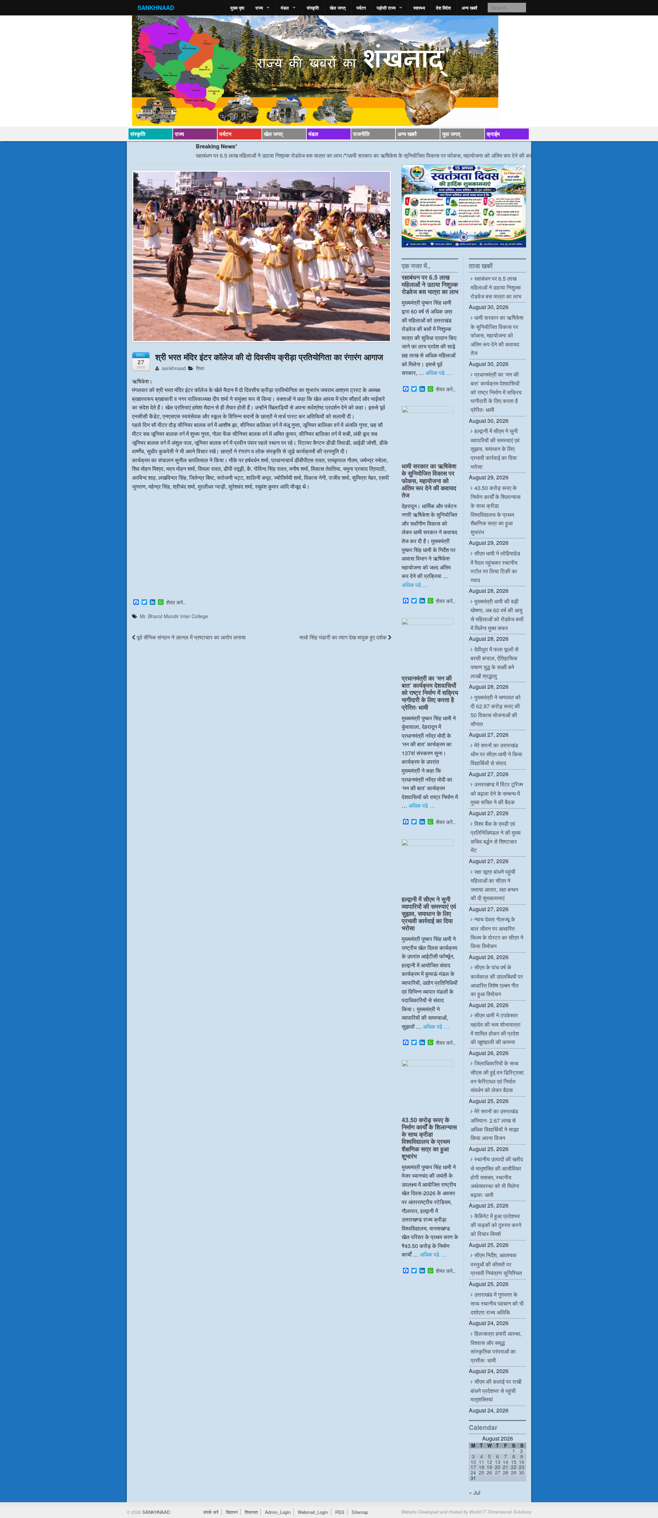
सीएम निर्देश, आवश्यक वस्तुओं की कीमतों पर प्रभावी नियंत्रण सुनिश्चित (496, 1264)
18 (481, 1467)
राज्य (259, 7)
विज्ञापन (231, 1512)
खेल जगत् (337, 7)
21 (505, 1467)
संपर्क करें (211, 1512)
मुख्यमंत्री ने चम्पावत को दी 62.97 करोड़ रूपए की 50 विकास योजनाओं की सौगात (496, 710)
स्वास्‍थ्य (419, 7)
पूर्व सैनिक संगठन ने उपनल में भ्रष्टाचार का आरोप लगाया (190, 637)
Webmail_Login (313, 1512)
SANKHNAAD (155, 7)
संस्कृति (313, 7)
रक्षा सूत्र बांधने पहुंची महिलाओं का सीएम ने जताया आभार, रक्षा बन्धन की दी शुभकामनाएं (494, 885)
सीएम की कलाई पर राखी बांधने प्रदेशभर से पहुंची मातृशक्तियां (496, 1390)
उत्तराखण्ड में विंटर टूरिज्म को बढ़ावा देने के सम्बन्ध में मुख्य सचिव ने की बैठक (497, 793)
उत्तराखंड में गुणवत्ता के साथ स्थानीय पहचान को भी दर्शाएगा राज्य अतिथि (497, 1303)
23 (521, 1467)
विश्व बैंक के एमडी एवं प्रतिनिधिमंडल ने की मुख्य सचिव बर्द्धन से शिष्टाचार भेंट (496, 837)
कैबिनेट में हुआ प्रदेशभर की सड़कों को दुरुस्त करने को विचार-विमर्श (496, 1225)
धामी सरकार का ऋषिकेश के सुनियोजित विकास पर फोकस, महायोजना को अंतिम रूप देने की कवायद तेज (404, 155)
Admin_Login (278, 1512)
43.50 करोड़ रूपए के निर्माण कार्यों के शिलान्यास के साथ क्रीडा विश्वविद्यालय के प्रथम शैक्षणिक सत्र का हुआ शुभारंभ (429, 1137)
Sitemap (360, 1512)
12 (489, 1461)
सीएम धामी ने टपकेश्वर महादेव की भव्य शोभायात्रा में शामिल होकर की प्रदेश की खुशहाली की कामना (496, 1028)
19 (489, 1467)
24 (473, 1472)
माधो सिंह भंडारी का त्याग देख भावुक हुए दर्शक (344, 637)
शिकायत (251, 1512)
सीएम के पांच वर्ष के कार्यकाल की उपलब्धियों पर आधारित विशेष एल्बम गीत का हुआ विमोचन (497, 980)
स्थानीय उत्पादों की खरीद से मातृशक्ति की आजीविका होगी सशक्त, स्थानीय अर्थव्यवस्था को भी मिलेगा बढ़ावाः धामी (497, 1176)
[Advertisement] (261, 545)
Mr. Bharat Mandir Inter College (174, 616)
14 (505, 1461)
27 (497, 1472)
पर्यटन (361, 7)
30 (521, 1472)
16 (521, 1461)
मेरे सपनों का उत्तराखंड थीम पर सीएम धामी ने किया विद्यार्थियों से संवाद (496, 754)
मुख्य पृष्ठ (237, 7)
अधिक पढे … (438, 373)
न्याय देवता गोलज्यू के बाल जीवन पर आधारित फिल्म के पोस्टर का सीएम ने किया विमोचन (497, 932)
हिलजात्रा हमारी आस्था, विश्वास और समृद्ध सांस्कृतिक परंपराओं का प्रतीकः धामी (496, 1347)
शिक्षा (200, 368)
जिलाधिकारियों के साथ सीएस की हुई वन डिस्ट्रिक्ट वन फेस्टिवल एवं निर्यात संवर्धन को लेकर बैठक (497, 1076)
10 (473, 1461)
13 (497, 1461)
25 (481, 1472)
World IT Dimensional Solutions (500, 1512)
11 (481, 1461)
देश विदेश (443, 7)
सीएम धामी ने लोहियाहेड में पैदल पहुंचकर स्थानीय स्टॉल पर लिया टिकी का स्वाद (495, 566)
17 (473, 1467)
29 (513, 1472)
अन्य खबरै (469, 7)
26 (489, 1472)
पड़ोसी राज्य (386, 7)
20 (497, 1467)
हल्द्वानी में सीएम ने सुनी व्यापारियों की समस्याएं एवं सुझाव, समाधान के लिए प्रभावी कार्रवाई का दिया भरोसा (429, 913)
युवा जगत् (451, 134)
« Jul (474, 1492)
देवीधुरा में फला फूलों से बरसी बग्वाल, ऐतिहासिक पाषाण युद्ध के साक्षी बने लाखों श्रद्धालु (495, 662)
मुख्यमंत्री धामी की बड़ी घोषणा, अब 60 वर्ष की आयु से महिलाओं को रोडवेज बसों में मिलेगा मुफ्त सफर (497, 614)
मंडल (285, 7)
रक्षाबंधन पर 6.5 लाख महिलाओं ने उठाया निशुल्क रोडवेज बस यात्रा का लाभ (225, 155)
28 (505, 1472)
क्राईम (493, 134)
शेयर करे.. (176, 602)
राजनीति (361, 134)
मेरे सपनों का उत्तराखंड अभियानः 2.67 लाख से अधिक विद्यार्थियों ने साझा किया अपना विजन (495, 1124)
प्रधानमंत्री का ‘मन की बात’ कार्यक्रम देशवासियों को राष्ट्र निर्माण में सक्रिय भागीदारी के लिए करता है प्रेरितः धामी (430, 692)
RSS (339, 1512)
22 (513, 1467)
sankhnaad (173, 368)
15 (513, 1461)
